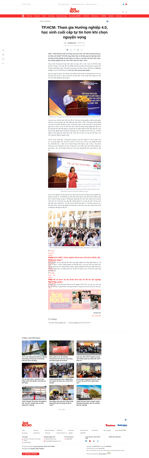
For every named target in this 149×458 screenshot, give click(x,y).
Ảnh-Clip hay (94, 16)
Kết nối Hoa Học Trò (62, 433)
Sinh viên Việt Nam (91, 4)
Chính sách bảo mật (115, 437)
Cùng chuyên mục (31, 338)
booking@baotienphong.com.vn (53, 441)
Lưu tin (3, 59)
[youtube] (126, 4)
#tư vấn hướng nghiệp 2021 (57, 323)
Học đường (51, 16)
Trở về (3, 63)
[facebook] (123, 4)
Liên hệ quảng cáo (49, 437)
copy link (74, 49)
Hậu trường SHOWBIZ (75, 16)
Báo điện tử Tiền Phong (74, 10)
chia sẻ (67, 49)
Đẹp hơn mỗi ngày (62, 16)
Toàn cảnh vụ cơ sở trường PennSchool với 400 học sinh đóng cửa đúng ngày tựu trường (60, 358)
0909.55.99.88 (49, 439)
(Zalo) (54, 439)
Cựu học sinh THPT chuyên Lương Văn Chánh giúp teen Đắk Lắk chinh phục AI (88, 358)
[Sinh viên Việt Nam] (122, 425)
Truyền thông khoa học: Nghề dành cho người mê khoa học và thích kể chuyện (61, 381)
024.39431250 (27, 442)
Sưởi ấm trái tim (84, 430)
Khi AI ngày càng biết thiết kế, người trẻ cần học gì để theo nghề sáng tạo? (89, 381)
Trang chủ (23, 16)
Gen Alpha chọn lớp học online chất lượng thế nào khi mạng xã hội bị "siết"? (61, 403)
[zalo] (99, 441)
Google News (107, 21)
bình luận (81, 49)
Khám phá (37, 16)
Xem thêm (126, 16)
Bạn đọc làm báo (31, 453)
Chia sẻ (3, 54)
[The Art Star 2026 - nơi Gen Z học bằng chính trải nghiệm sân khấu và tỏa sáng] (34, 370)
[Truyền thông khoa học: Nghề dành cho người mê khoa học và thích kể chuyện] (61, 370)
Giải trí (44, 16)
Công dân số (37, 433)
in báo (78, 49)
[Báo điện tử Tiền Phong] (110, 425)
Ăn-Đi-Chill (86, 16)
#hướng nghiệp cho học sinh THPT (79, 323)
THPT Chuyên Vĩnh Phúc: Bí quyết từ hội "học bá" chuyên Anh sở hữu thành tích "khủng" (34, 403)
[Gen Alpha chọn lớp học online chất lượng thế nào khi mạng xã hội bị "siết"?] (61, 392)
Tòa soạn (25, 437)
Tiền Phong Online (63, 4)
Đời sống (29, 16)
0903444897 (69, 439)
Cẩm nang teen (107, 430)
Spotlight (111, 16)
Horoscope (119, 16)
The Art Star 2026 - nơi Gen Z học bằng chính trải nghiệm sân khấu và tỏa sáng (34, 381)
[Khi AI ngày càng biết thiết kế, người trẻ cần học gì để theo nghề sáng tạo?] (89, 370)
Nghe (3, 50)
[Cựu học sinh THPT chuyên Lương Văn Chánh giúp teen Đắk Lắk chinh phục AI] (89, 347)
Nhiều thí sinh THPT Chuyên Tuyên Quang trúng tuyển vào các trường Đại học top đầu (88, 403)
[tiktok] (94, 441)
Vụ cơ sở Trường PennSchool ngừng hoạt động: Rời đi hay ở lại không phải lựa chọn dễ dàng (34, 358)
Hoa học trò (27, 424)
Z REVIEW (103, 16)
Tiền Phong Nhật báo (77, 4)
